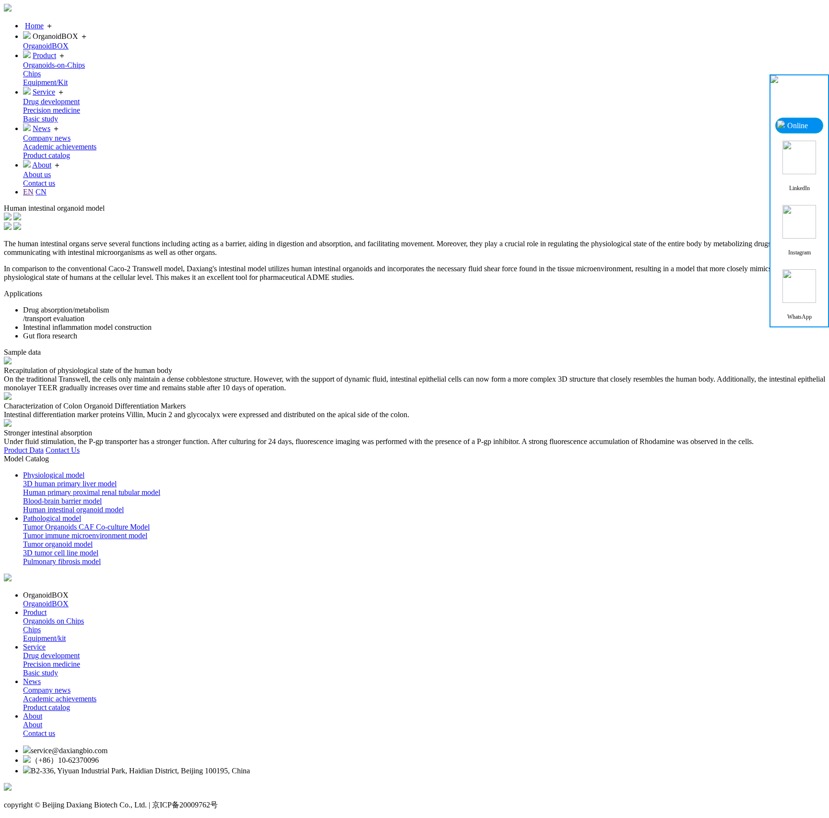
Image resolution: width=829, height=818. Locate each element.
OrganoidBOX (46, 46)
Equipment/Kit (45, 82)
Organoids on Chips (53, 621)
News (41, 128)
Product (44, 55)
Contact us (39, 183)
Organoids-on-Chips (54, 65)
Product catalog (46, 155)
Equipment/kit (44, 638)
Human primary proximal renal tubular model (91, 492)
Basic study (40, 119)
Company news (47, 138)
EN (28, 192)
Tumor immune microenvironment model (85, 535)
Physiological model (53, 475)
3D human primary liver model (70, 484)
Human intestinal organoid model (73, 509)
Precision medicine (51, 110)
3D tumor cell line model (60, 553)
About (41, 165)
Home (34, 26)
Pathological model (52, 518)
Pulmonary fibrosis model (62, 561)
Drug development (51, 101)
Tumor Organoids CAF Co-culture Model (86, 527)
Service (44, 92)
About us (37, 174)
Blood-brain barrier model (62, 501)
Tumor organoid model (58, 544)
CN (41, 192)
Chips (32, 74)
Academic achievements (59, 147)
